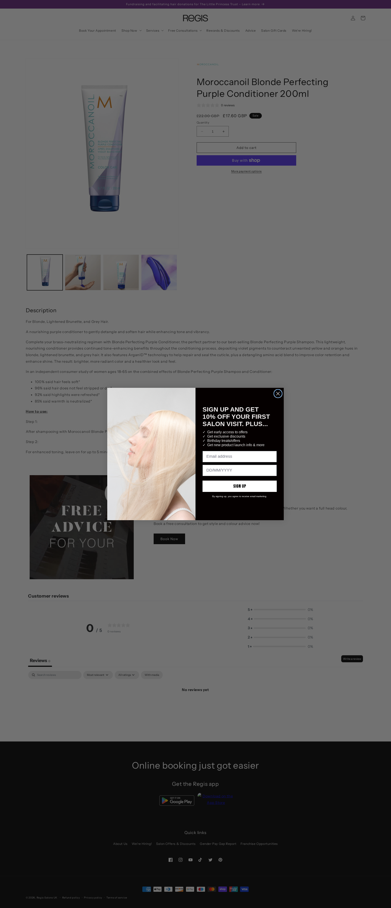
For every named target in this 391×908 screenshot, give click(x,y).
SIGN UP (239, 486)
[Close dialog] (278, 394)
